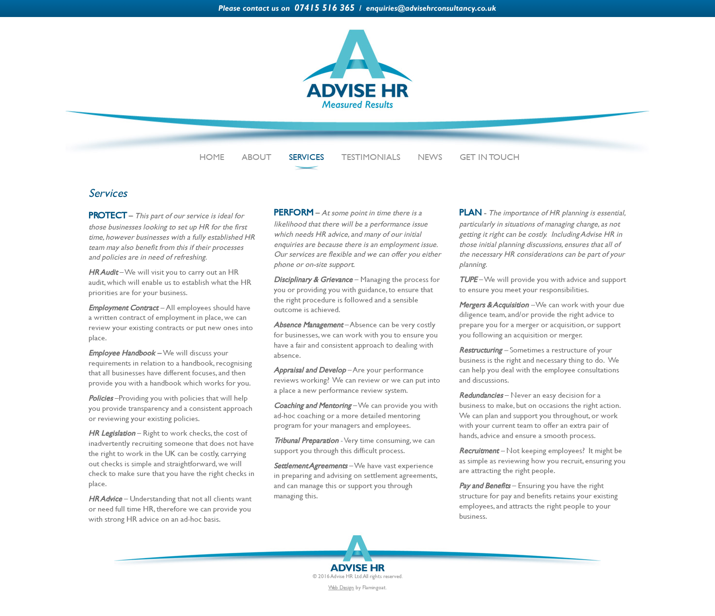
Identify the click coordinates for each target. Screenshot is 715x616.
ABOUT (256, 156)
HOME (211, 156)
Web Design (341, 587)
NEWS (430, 156)
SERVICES (306, 156)
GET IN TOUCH (489, 156)
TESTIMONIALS (370, 156)
